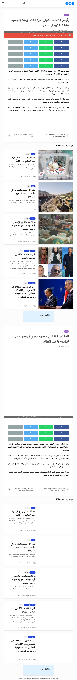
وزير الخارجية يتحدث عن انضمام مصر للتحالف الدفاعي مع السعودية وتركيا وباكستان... (23, 292)
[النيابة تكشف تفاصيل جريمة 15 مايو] (55, 262)
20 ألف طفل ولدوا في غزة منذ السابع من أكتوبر (23, 159)
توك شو (26, 250)
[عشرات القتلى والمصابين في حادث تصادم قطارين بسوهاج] (55, 197)
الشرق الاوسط (31, 283)
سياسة (33, 154)
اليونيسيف (27, 154)
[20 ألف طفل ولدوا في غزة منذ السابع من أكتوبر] (55, 165)
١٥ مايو (21, 250)
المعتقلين (26, 218)
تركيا (25, 283)
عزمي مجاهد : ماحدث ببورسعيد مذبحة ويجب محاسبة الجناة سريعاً (38, 678)
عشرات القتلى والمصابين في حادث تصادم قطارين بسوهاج (23, 193)
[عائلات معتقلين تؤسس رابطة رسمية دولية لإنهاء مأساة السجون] (55, 229)
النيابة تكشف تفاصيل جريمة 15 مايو (25, 256)
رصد (28, 186)
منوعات (66, 15)
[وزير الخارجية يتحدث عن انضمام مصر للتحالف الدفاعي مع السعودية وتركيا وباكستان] (55, 294)
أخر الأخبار (32, 218)
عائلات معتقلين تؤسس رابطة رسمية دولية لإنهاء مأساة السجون (23, 226)
